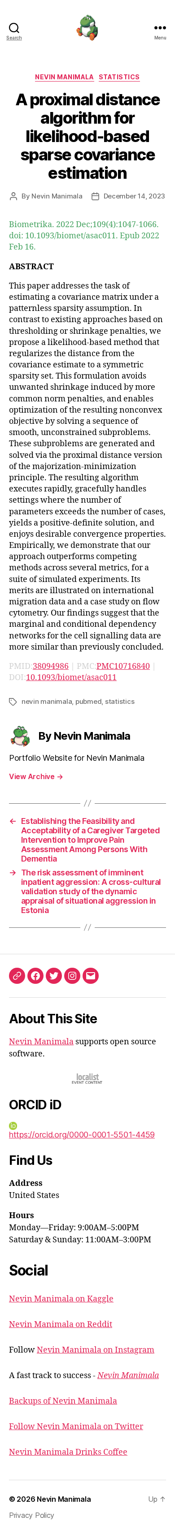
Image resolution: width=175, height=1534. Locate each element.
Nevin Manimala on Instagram (95, 1350)
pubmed (88, 701)
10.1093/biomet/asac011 (71, 677)
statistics (119, 701)
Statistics (119, 77)
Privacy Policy (31, 1515)
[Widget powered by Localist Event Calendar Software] (88, 1078)
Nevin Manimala (64, 77)
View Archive (36, 776)
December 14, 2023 (135, 196)
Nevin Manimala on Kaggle (61, 1299)
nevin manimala (47, 701)
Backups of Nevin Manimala (63, 1401)
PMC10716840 (123, 666)
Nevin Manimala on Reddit (60, 1324)
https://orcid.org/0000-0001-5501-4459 (82, 1134)
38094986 (51, 666)
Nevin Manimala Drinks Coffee (68, 1452)
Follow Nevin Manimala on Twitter (76, 1427)
